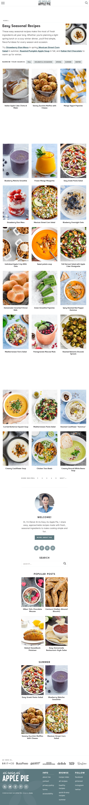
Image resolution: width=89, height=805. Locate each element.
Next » (63, 478)
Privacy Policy (48, 785)
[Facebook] (41, 548)
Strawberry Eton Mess (17, 47)
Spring (58, 62)
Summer (68, 62)
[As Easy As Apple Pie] (18, 776)
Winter (78, 62)
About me (47, 777)
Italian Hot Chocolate (71, 51)
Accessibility (48, 793)
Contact (46, 781)
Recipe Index (64, 777)
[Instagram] (52, 548)
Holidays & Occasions (43, 62)
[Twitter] (36, 548)
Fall (29, 62)
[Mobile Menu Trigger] (3, 3)
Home (5, 20)
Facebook (79, 777)
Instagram (79, 785)
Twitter (78, 789)
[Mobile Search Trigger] (86, 3)
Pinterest (79, 781)
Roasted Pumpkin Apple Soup (34, 51)
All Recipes (63, 781)
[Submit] (65, 564)
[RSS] (4, 786)
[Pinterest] (47, 548)
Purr (31, 793)
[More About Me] (44, 503)
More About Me (44, 537)
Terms (45, 789)
